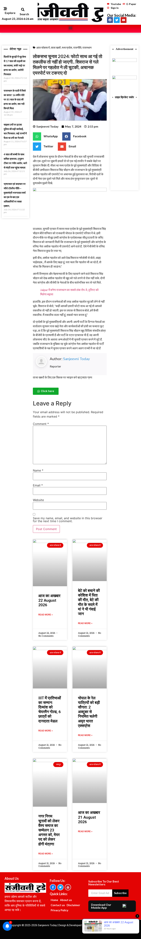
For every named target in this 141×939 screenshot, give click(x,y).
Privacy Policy (59, 910)
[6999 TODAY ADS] (124, 61)
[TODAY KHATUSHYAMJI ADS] (124, 78)
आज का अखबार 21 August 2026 (89, 817)
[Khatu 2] (70, 190)
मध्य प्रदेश (67, 47)
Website (38, 499)
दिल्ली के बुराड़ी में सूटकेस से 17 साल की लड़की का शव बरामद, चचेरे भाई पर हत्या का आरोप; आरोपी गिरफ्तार (15, 65)
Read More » (45, 614)
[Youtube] (123, 20)
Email (38, 485)
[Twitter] (117, 20)
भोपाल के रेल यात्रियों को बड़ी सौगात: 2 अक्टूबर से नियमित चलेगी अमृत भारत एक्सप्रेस (89, 712)
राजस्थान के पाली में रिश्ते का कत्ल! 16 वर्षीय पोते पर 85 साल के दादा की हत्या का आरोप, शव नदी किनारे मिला (15, 99)
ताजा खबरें (56, 47)
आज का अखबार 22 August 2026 (49, 600)
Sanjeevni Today (76, 358)
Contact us (58, 905)
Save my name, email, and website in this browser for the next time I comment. (67, 520)
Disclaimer (73, 905)
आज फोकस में (43, 47)
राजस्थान (87, 47)
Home (54, 900)
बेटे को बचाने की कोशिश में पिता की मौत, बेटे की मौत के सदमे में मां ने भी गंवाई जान (89, 602)
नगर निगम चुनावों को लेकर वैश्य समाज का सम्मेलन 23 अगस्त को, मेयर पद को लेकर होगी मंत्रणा (49, 830)
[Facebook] (110, 20)
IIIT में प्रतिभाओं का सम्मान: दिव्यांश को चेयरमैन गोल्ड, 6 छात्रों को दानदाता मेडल (49, 709)
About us (66, 900)
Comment (41, 423)
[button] (23, 10)
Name (38, 470)
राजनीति (77, 47)
